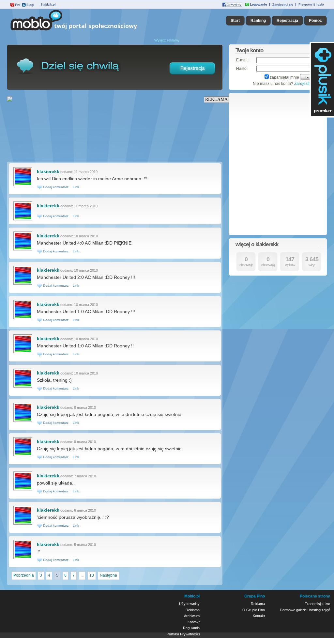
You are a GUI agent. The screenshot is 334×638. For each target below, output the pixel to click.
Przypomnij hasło (311, 4)
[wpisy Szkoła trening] (23, 387)
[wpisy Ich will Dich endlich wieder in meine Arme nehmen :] (23, 185)
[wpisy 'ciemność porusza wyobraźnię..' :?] (23, 524)
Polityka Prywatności (183, 634)
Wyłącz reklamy (167, 40)
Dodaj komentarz (55, 187)
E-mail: (242, 60)
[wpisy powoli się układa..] (23, 490)
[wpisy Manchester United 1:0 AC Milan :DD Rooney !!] (23, 353)
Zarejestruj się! (307, 84)
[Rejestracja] (192, 76)
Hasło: (242, 69)
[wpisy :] (23, 558)
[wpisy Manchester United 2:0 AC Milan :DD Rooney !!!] (23, 284)
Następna (108, 575)
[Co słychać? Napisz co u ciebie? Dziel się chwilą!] (83, 31)
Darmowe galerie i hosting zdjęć (305, 610)
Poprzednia (23, 575)
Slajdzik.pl (47, 4)
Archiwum (192, 616)
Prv (17, 5)
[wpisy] (23, 220)
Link (76, 187)
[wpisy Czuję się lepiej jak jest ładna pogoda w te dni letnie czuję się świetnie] (23, 421)
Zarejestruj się (282, 4)
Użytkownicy (189, 604)
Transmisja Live (317, 604)
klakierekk (48, 171)
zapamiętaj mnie (284, 77)
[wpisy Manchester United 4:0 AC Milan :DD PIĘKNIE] (23, 250)
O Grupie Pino (253, 610)
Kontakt (194, 622)
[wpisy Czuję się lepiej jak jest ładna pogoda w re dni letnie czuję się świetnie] (23, 455)
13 (91, 575)
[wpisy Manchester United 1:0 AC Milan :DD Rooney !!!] (23, 318)
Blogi (30, 5)
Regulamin (191, 628)
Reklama (193, 610)
